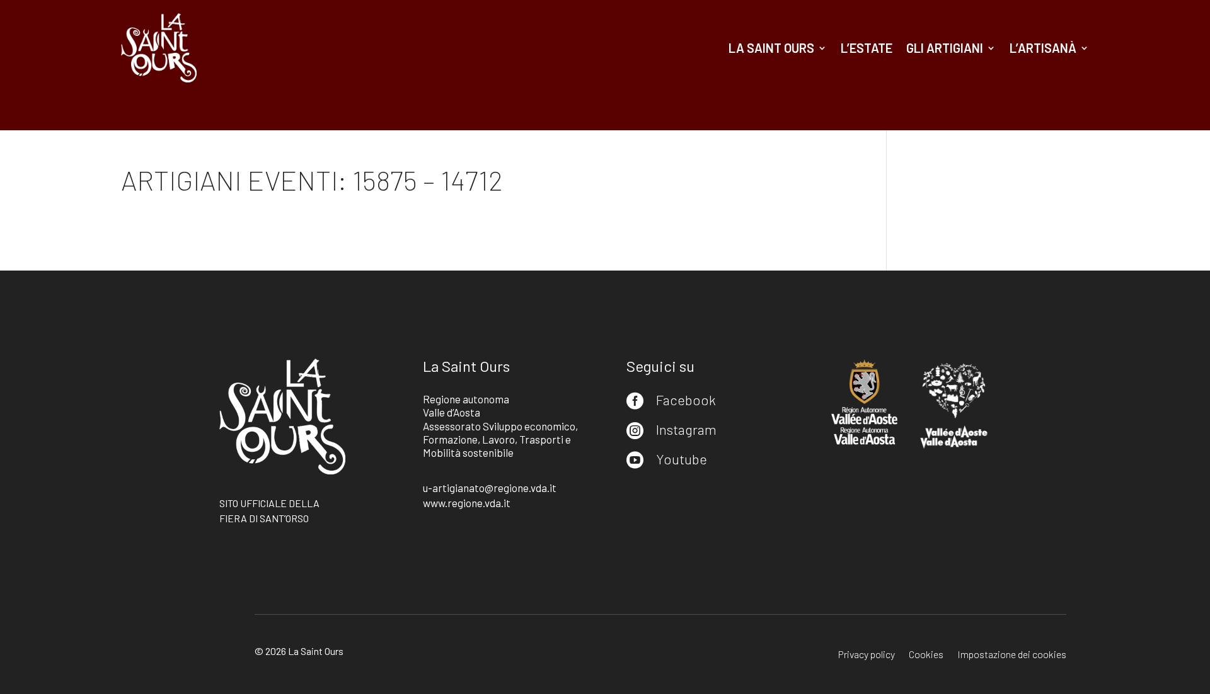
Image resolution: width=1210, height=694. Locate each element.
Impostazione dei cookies (1011, 655)
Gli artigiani (944, 47)
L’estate (866, 47)
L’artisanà (1043, 47)
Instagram (686, 429)
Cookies (926, 655)
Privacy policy (866, 655)
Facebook (686, 399)
